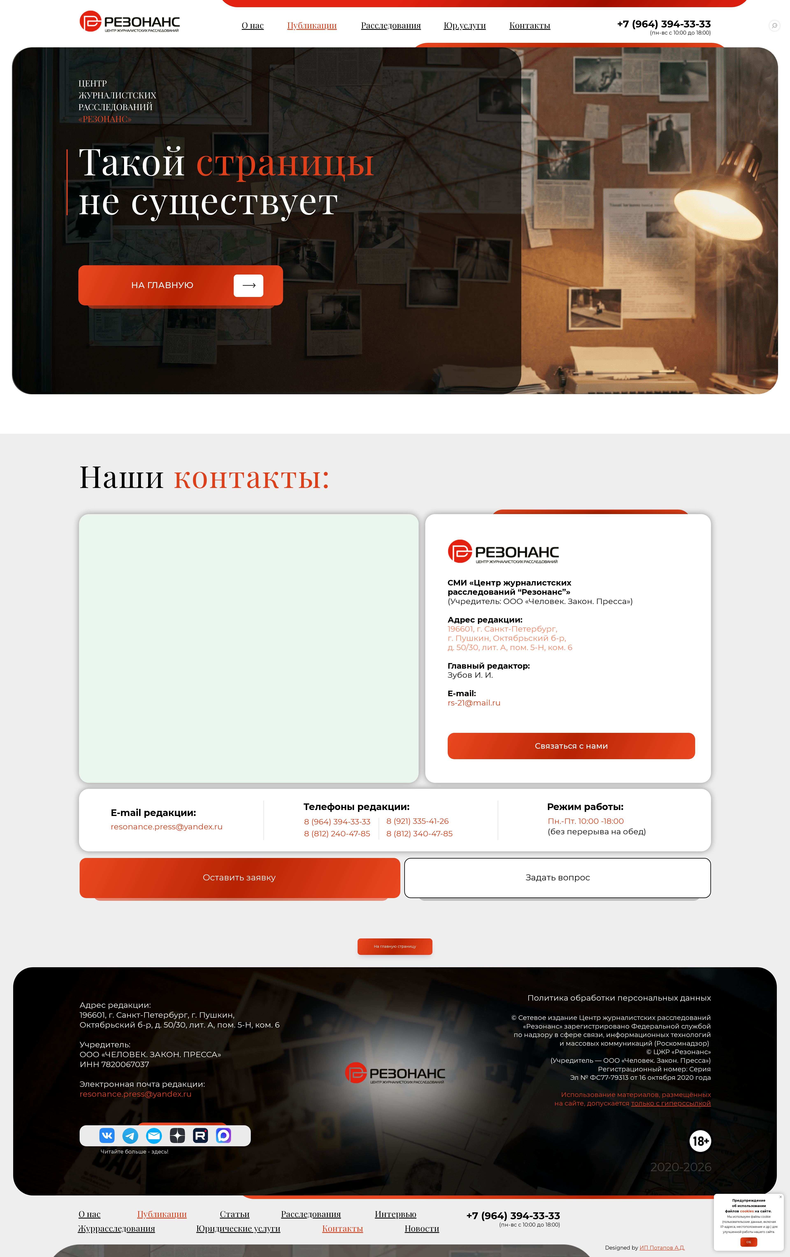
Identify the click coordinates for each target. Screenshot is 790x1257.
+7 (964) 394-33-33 (664, 24)
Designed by (645, 1247)
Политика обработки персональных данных (619, 998)
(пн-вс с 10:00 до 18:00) (680, 32)
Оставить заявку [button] (239, 877)
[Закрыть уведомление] (781, 1197)
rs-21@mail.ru (474, 703)
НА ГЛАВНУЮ (162, 285)
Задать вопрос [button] (558, 877)
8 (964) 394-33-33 (337, 821)
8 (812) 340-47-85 (419, 833)
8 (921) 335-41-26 (417, 821)
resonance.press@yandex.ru (167, 826)
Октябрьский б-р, (529, 638)
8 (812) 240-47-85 (337, 833)
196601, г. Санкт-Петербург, (502, 629)
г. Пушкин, (469, 638)
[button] (571, 746)
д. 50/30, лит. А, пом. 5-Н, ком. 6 (510, 647)
